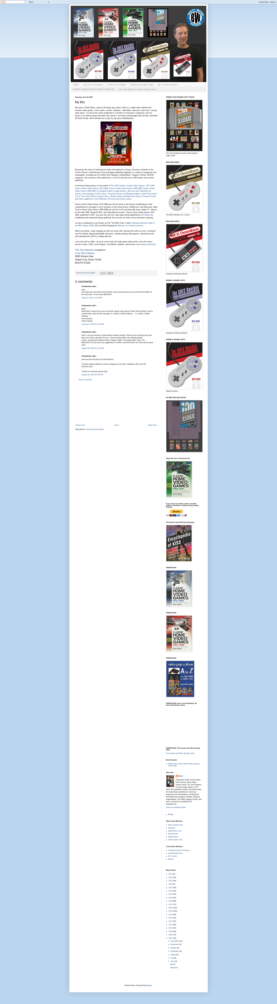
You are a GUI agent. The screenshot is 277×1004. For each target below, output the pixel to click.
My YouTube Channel (167, 84)
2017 (171, 904)
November (175, 944)
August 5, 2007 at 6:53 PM (92, 298)
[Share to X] (106, 273)
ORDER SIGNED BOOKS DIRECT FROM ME (93, 89)
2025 (171, 877)
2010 (171, 928)
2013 (171, 918)
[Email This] (101, 273)
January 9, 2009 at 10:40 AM (93, 324)
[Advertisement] (116, 402)
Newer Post (80, 425)
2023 (171, 884)
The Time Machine (84, 250)
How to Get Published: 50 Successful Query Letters (110, 199)
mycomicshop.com (175, 853)
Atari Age (171, 828)
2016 (171, 908)
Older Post (152, 425)
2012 (171, 921)
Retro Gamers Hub (175, 825)
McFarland (145, 215)
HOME (76, 84)
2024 (171, 881)
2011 (171, 925)
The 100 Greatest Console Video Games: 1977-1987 (133, 186)
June (173, 961)
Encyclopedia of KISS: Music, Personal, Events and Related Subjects (111, 194)
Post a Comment (85, 380)
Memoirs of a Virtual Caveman (130, 225)
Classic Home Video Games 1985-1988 (125, 188)
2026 (171, 874)
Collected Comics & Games (179, 850)
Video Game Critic (175, 840)
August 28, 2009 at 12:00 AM (93, 348)
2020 (171, 894)
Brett (181, 776)
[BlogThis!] (103, 273)
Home (116, 425)
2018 (171, 901)
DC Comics (172, 856)
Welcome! (174, 968)
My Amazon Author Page (142, 84)
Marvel (170, 859)
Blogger (149, 985)
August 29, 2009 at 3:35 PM (92, 375)
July (172, 958)
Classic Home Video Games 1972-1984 (91, 188)
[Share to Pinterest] (112, 273)
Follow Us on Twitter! (116, 84)
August (173, 955)
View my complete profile (176, 807)
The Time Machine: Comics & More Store (137, 89)
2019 (171, 898)
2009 (171, 931)
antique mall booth (148, 244)
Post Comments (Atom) (95, 429)
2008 (171, 935)
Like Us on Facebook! (93, 84)
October (174, 948)
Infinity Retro (173, 834)
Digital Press (173, 837)
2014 (171, 915)
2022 (171, 888)
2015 (171, 911)
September (175, 951)
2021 (171, 891)
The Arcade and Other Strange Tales (180, 753)
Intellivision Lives (174, 831)
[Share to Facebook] (109, 273)
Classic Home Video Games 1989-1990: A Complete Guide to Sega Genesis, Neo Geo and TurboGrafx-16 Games (115, 191)
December (175, 941)
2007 (171, 938)
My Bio (170, 814)
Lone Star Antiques (84, 253)
